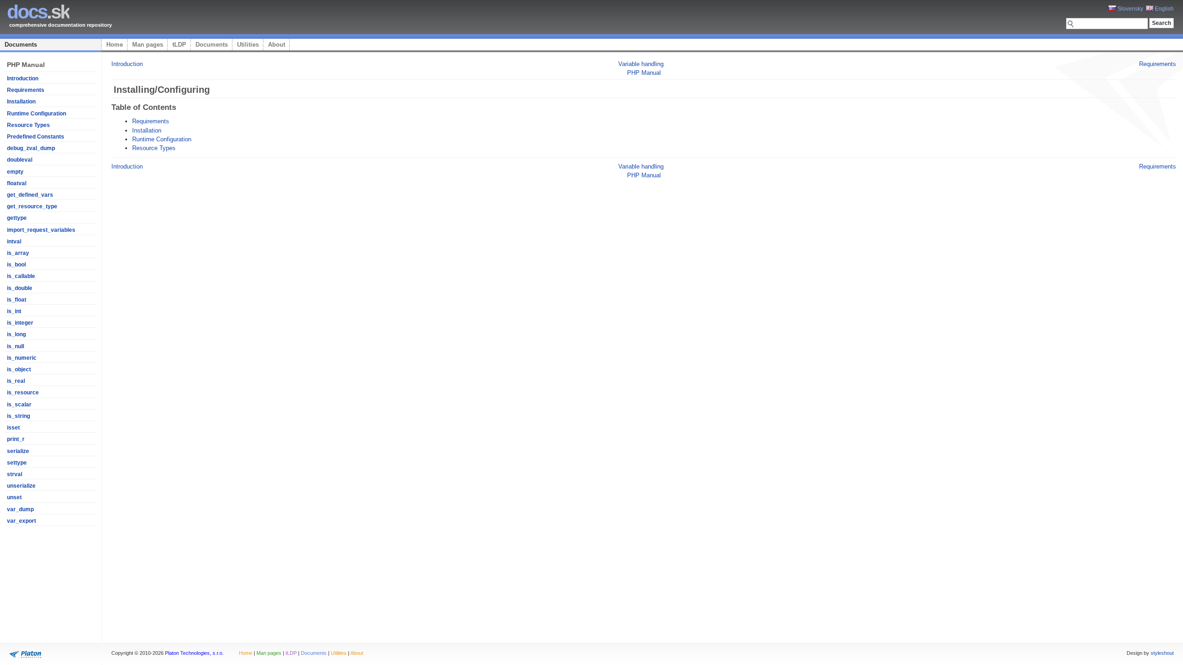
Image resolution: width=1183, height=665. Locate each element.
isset (13, 427)
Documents (21, 44)
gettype (17, 218)
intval (14, 241)
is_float (16, 299)
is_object (19, 369)
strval (14, 474)
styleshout (1162, 653)
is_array (18, 253)
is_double (19, 288)
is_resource (23, 392)
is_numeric (22, 358)
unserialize (21, 486)
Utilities (248, 44)
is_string (18, 416)
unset (14, 497)
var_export (21, 521)
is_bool (16, 264)
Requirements (25, 90)
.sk (38, 12)
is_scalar (19, 404)
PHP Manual (644, 72)
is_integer (20, 323)
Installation (21, 101)
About (276, 44)
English (1163, 9)
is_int (14, 311)
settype (17, 463)
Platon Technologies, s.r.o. (194, 653)
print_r (15, 439)
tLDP (179, 44)
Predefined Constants (35, 136)
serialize (18, 451)
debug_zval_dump (31, 148)
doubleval (19, 160)
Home (114, 44)
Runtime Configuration (36, 113)
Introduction (22, 78)
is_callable (21, 276)
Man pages (147, 44)
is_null (15, 346)
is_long (16, 334)
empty (15, 172)
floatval (16, 183)
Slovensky (1129, 9)
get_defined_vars (30, 195)
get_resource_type (32, 206)
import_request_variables (41, 230)
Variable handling (641, 63)
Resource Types (28, 125)
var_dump (20, 509)
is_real (16, 381)
